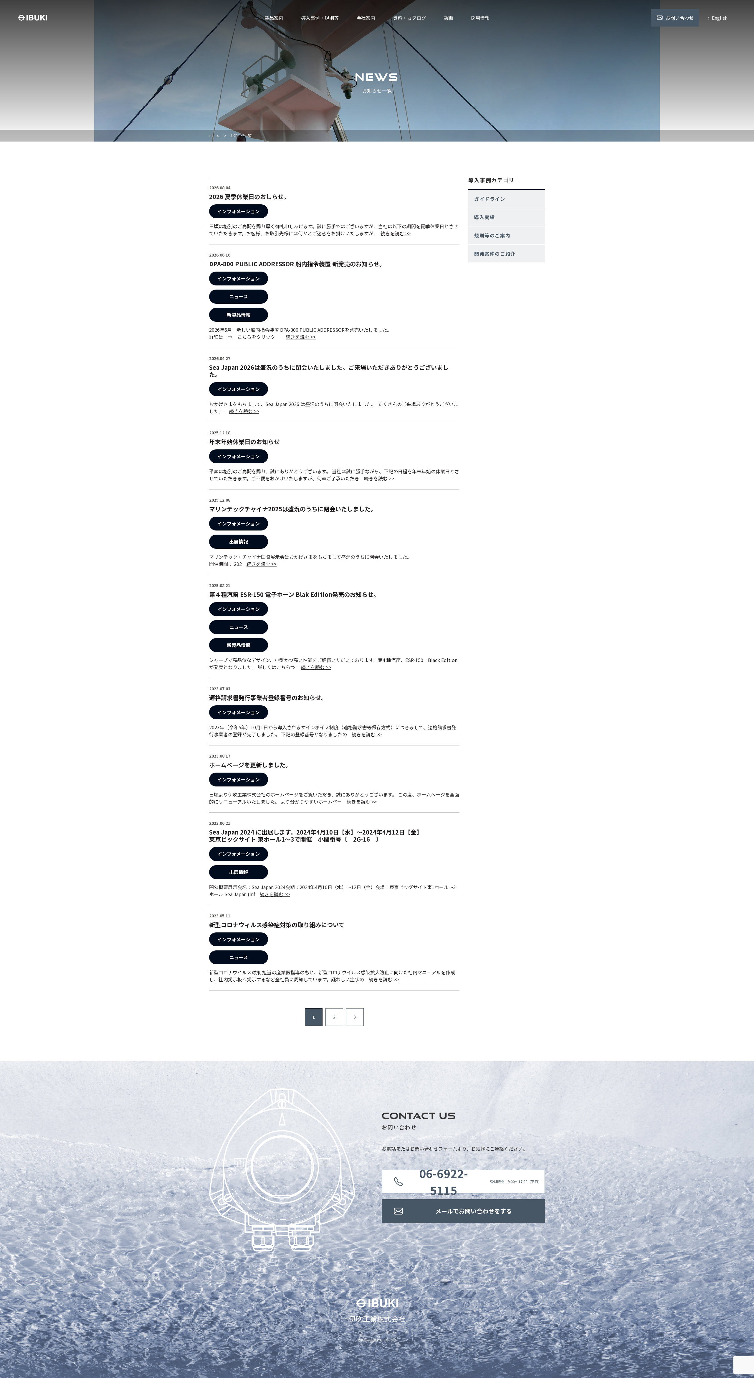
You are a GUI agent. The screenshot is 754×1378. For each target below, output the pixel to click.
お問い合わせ (680, 17)
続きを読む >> (396, 233)
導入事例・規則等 (320, 17)
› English (717, 17)
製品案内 (273, 17)
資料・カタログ (409, 17)
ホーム (214, 135)
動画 (448, 17)
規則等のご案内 (492, 235)
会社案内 (365, 17)
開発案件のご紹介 (495, 253)
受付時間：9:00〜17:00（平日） (480, 1181)
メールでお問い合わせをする (473, 1211)
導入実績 (484, 217)
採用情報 (480, 17)
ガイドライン (489, 198)
